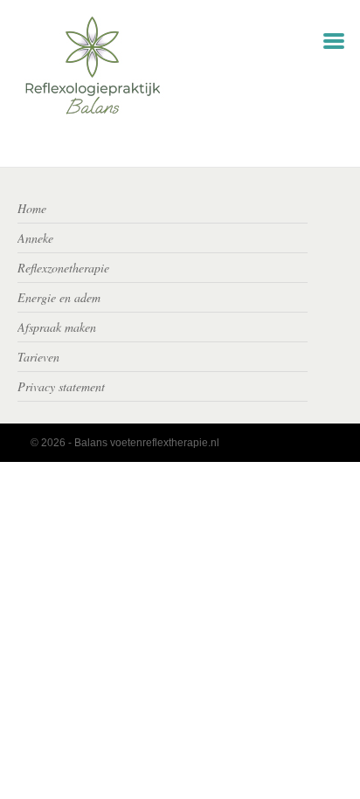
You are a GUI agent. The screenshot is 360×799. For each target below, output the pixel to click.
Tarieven (38, 356)
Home (31, 208)
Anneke (35, 238)
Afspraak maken (56, 327)
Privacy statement (61, 386)
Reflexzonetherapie (63, 267)
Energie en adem (58, 297)
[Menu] (333, 39)
